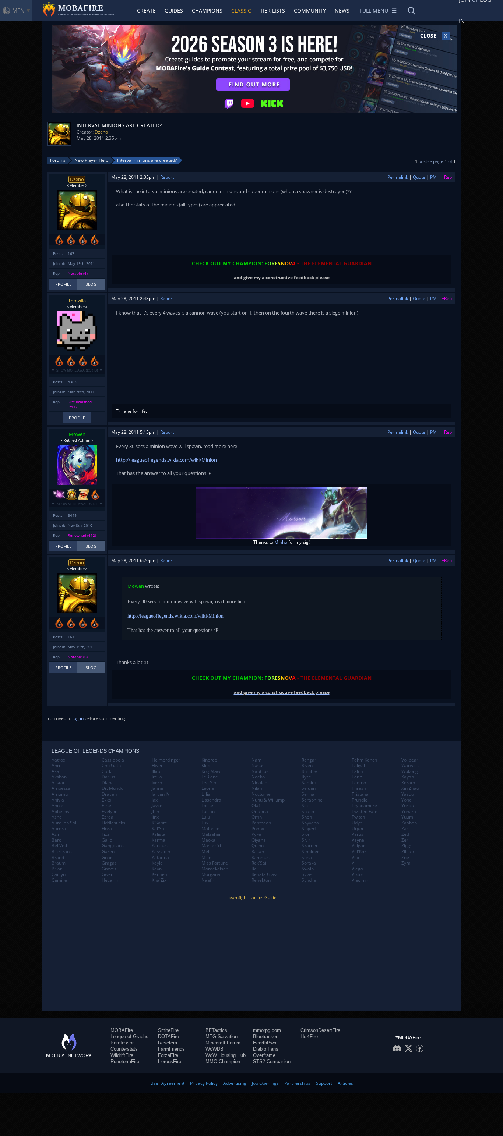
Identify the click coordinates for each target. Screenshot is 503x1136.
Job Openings (265, 1083)
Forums (58, 160)
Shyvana (310, 823)
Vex (355, 857)
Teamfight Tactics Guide (252, 897)
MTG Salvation (221, 1036)
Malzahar (211, 834)
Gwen (107, 874)
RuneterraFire (124, 1061)
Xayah (407, 777)
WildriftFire (121, 1055)
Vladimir (360, 880)
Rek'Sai (259, 863)
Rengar (309, 760)
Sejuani (309, 788)
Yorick (407, 806)
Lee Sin (208, 783)
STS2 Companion (272, 1061)
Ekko (106, 800)
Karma (158, 840)
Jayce (157, 806)
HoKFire (309, 1036)
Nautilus (260, 771)
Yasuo (407, 794)
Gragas (109, 863)
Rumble (309, 771)
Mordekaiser (214, 869)
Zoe (405, 857)
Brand (58, 857)
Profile (63, 284)
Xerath (408, 783)
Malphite (210, 829)
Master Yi (211, 846)
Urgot (357, 829)
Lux (204, 823)
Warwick (410, 765)
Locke (207, 806)
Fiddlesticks (113, 823)
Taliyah (359, 765)
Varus (357, 834)
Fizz (105, 834)
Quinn (258, 846)
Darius (108, 777)
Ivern (157, 783)
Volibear (409, 760)
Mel (205, 852)
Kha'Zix (159, 880)
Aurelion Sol (64, 823)
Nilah (257, 788)
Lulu (205, 817)
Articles (345, 1083)
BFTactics (216, 1030)
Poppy (258, 829)
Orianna (260, 811)
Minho (280, 542)
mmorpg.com (267, 1030)
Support (324, 1083)
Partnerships (297, 1083)
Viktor (357, 874)
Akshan (59, 777)
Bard (56, 840)
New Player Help (91, 160)
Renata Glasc (265, 874)
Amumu (60, 794)
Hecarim (110, 880)
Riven (307, 765)
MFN (18, 11)
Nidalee (259, 783)
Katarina (160, 857)
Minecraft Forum (222, 1043)
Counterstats (124, 1049)
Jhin (155, 811)
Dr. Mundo (112, 788)
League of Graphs (129, 1036)
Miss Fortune (214, 863)
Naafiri (208, 880)
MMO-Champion (222, 1061)
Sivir (306, 840)
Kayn (157, 869)
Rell (255, 869)
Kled (205, 765)
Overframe (264, 1055)
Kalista (158, 834)
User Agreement (167, 1083)
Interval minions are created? (147, 160)
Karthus (160, 846)
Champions (207, 10)
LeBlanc (209, 777)
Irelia (157, 777)
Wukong (409, 771)
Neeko (258, 777)
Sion (306, 834)
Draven (109, 794)
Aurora (59, 829)
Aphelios (60, 811)
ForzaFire (168, 1055)
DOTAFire (168, 1036)
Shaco (308, 811)
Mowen (77, 434)
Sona (307, 857)
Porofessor (122, 1043)
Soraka (309, 863)
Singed (309, 829)
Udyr (357, 823)
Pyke (256, 834)
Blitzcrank (62, 852)
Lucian (208, 811)
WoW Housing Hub (225, 1055)
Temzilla (77, 300)
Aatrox (58, 760)
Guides (174, 10)
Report (167, 177)
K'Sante (159, 823)
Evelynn (109, 811)
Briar (57, 869)
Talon (357, 771)
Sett (306, 806)
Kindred (209, 760)
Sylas (307, 874)
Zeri (405, 840)
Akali (56, 771)
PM (433, 177)
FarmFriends (171, 1049)
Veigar (358, 846)
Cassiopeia (113, 760)
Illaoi (156, 771)
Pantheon (261, 823)
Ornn (257, 817)
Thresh (359, 788)
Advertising (234, 1083)
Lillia (206, 794)
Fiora (107, 829)
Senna (308, 794)
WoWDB (214, 1049)
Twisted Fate (364, 811)
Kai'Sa (158, 829)
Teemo (359, 783)
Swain (308, 869)
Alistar (58, 783)
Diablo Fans (265, 1049)
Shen (307, 817)
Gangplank (113, 846)
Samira (309, 783)
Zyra (406, 863)
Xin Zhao (410, 788)
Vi (353, 863)
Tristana (360, 794)
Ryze (306, 777)
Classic (241, 10)
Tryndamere (364, 806)
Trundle (359, 800)
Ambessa (61, 788)
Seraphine (312, 800)
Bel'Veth (60, 846)
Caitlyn (59, 874)
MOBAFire (121, 1030)
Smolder (310, 852)
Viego (357, 869)
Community (310, 10)
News (342, 10)
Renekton (261, 880)
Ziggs (406, 846)
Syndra (309, 880)
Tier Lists (272, 10)
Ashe (57, 817)
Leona (207, 788)
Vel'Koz (359, 852)
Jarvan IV (160, 794)
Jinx (155, 817)
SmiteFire (168, 1030)
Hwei (157, 765)
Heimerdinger (166, 760)
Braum (59, 863)
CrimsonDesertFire (320, 1030)
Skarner (310, 846)
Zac (405, 829)
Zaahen (409, 823)
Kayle (157, 863)
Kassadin (161, 852)
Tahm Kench (364, 760)
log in (78, 718)
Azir (56, 834)
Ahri (56, 765)
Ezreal (108, 817)
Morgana (210, 874)
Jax (155, 800)
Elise (106, 806)
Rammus (261, 857)
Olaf (256, 806)
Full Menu (374, 10)
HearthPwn (264, 1043)
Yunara (408, 811)
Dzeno (101, 132)
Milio (206, 857)
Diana (108, 783)
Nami (257, 760)
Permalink (397, 177)
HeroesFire (169, 1061)
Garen (108, 852)
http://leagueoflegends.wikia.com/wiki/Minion (166, 460)
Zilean (407, 852)
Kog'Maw (210, 771)
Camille (59, 880)
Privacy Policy (204, 1083)
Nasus (258, 765)
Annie (57, 806)
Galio (107, 840)
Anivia (58, 800)
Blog (90, 284)
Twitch (358, 817)
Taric (357, 777)
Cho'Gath (111, 765)
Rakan (258, 852)
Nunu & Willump (268, 800)
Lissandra (211, 800)
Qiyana (259, 840)
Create (146, 10)
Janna (157, 788)
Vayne (358, 840)
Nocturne (261, 794)
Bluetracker (265, 1036)
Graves (109, 869)
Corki (107, 771)
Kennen (159, 874)
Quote (419, 177)
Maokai (209, 840)
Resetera (167, 1043)
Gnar (107, 857)
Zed (405, 834)
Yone (406, 800)
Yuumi (407, 817)
